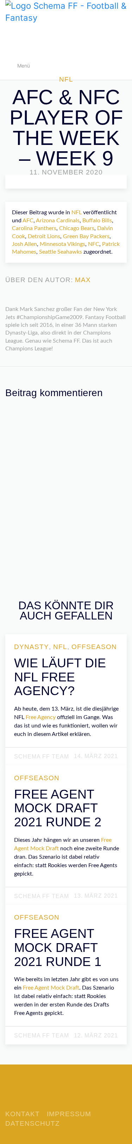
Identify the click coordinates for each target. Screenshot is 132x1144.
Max (83, 280)
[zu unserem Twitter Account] (55, 1095)
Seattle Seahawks (60, 252)
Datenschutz (32, 1123)
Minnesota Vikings (62, 244)
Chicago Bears (76, 228)
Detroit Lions (44, 236)
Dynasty (31, 646)
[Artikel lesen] (67, 721)
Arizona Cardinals (58, 220)
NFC (93, 244)
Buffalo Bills (97, 220)
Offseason (94, 646)
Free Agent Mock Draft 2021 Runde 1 (57, 947)
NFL (66, 79)
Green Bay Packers (86, 236)
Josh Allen (24, 244)
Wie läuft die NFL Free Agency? (60, 677)
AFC (28, 220)
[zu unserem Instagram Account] (76, 1095)
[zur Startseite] (66, 11)
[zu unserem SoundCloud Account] (66, 1095)
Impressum (69, 1114)
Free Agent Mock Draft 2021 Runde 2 (57, 808)
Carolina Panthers (34, 228)
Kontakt (22, 1114)
